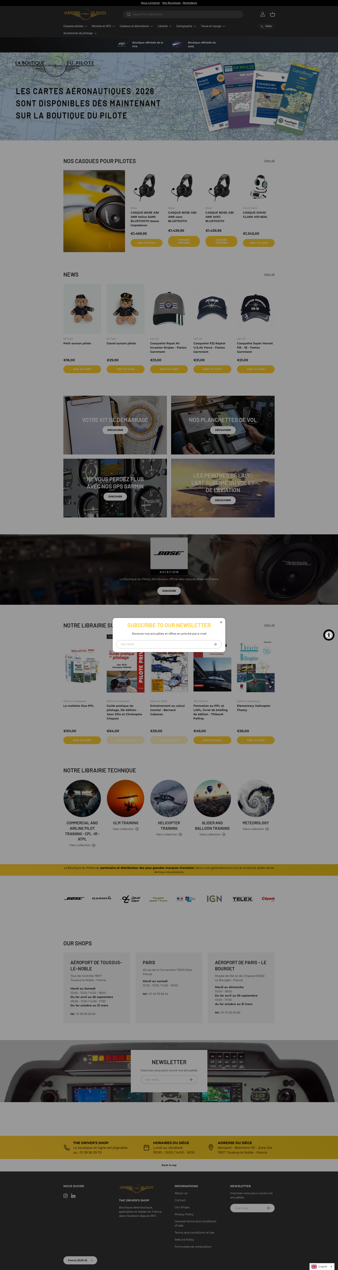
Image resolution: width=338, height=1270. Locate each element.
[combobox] (321, 1266)
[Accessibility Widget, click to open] (328, 635)
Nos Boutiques (171, 2)
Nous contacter (150, 2)
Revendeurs (190, 2)
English (322, 1266)
